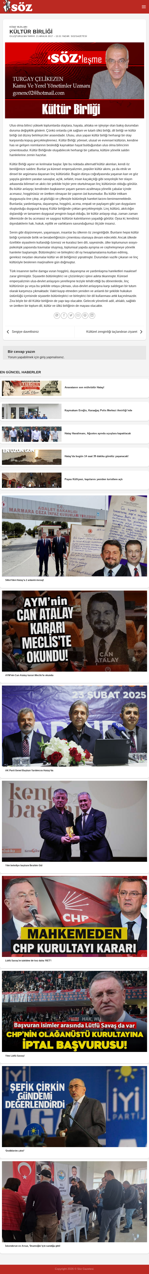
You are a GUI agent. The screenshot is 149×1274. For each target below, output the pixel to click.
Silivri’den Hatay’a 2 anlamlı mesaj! (24, 580)
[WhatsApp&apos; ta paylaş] (57, 315)
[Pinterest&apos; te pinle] (85, 315)
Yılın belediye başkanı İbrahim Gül (23, 865)
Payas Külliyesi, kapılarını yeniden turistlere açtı (94, 479)
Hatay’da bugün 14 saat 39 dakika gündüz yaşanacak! (96, 456)
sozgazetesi (79, 36)
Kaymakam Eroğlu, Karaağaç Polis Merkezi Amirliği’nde (98, 410)
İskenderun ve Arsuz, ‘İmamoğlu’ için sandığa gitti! (32, 1246)
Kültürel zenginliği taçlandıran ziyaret (112, 331)
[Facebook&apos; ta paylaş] (64, 315)
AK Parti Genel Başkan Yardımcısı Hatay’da (29, 770)
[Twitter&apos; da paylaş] (71, 315)
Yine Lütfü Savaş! (15, 1056)
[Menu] (143, 6)
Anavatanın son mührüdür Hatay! (84, 387)
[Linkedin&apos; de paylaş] (92, 315)
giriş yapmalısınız (52, 357)
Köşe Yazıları (18, 27)
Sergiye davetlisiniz (25, 331)
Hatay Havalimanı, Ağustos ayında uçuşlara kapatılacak (98, 433)
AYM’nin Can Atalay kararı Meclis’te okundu (29, 675)
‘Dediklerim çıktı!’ (14, 1151)
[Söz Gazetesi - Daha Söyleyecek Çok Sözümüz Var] (22, 7)
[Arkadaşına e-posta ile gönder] (78, 315)
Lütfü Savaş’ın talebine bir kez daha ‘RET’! (28, 960)
